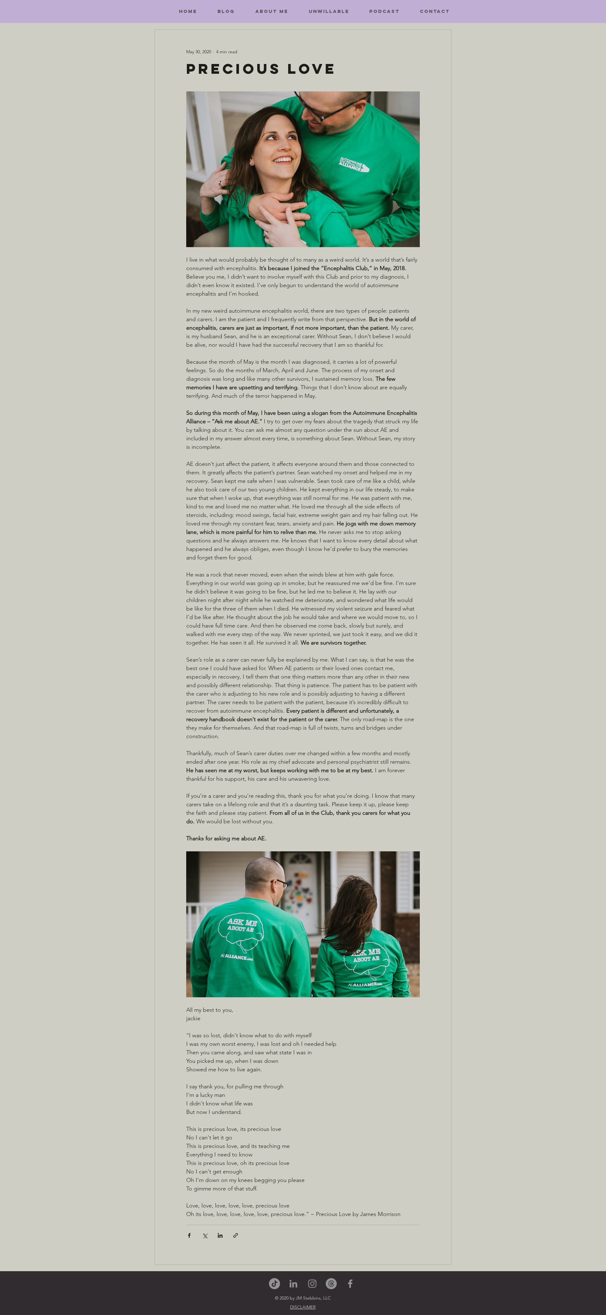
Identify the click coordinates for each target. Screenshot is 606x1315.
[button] (303, 1307)
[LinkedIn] (293, 1283)
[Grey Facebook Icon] (350, 1283)
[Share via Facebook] (189, 1235)
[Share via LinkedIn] (220, 1235)
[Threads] (331, 1283)
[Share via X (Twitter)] (205, 1235)
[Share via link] (236, 1235)
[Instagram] (312, 1283)
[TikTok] (274, 1283)
